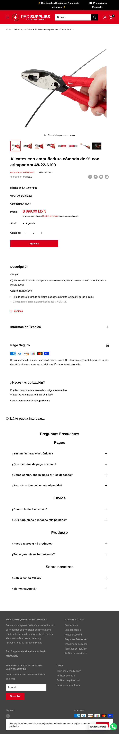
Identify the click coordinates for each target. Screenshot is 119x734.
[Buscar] (94, 17)
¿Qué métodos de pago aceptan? (34, 464)
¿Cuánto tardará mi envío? (29, 509)
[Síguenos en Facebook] (8, 716)
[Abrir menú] (7, 17)
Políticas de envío (66, 675)
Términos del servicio (76, 649)
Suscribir (15, 696)
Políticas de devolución (69, 685)
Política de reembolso (76, 653)
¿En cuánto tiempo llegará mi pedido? (37, 485)
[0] (111, 17)
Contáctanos (71, 625)
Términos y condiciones (69, 671)
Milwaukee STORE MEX (22, 172)
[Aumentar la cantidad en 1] (41, 233)
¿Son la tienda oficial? (26, 577)
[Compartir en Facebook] (90, 176)
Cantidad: (15, 233)
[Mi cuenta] (104, 17)
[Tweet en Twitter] (101, 176)
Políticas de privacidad (68, 680)
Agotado (34, 243)
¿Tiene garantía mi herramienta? (33, 554)
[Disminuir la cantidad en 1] (26, 233)
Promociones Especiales (99, 5)
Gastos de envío (50, 216)
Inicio (8, 29)
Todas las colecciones (76, 644)
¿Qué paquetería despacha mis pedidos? (39, 519)
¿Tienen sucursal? (24, 588)
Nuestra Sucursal (73, 634)
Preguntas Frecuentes (76, 639)
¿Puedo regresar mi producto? (32, 543)
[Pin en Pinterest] (96, 176)
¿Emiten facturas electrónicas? (32, 453)
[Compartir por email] (107, 176)
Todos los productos (22, 29)
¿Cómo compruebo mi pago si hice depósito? (42, 474)
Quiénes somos (73, 630)
